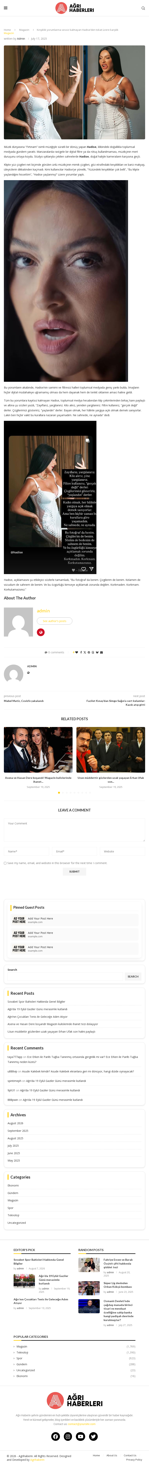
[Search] (143, 8)
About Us (112, 1455)
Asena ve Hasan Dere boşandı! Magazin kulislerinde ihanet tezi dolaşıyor (53, 1024)
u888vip (12, 1071)
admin (21, 38)
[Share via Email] (101, 652)
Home (7, 30)
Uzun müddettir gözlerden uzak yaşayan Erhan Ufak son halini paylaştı (51, 1031)
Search (12, 970)
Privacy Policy (134, 1459)
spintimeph (14, 1081)
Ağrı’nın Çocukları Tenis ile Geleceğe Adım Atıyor (38, 1016)
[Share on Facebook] (81, 652)
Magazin (24, 30)
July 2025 (13, 1145)
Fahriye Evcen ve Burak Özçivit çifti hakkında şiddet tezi (118, 1263)
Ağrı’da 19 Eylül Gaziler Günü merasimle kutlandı (37, 1009)
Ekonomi (13, 1185)
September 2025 (18, 1131)
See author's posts (54, 621)
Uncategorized (17, 1223)
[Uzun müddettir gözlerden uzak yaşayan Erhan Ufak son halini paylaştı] (110, 750)
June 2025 (14, 1153)
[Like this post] (76, 652)
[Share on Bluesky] (97, 652)
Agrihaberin (37, 1460)
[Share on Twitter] (84, 652)
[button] (9, 760)
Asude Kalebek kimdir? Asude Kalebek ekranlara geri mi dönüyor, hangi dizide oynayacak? (78, 1071)
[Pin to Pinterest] (89, 652)
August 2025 (15, 1138)
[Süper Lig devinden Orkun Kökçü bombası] (89, 1288)
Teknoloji (13, 1215)
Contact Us (130, 1455)
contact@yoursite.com (81, 1424)
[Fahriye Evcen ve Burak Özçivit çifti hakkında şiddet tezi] (89, 1265)
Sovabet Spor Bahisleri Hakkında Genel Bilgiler (36, 1001)
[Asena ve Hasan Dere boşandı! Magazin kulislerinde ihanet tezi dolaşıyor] (38, 750)
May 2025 (14, 1160)
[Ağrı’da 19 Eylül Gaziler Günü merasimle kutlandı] (24, 1281)
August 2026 (15, 1123)
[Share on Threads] (93, 652)
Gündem (13, 1193)
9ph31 (11, 1090)
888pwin (13, 1100)
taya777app (15, 1057)
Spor (10, 1208)
